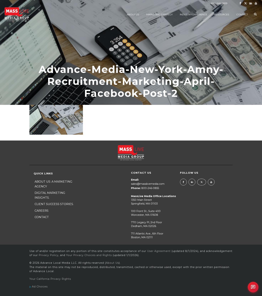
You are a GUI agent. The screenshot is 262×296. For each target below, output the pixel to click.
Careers (41, 210)
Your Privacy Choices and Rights (89, 255)
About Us (133, 14)
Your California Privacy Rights (50, 278)
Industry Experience (193, 14)
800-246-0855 (219, 3)
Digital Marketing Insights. (50, 195)
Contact (242, 14)
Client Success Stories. (54, 204)
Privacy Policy (48, 255)
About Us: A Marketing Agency (53, 184)
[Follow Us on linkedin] (192, 182)
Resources (221, 14)
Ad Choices (39, 286)
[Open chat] (253, 287)
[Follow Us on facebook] (183, 182)
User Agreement (159, 251)
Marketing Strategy (159, 14)
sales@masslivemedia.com (148, 183)
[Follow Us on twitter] (201, 182)
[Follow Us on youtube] (211, 182)
